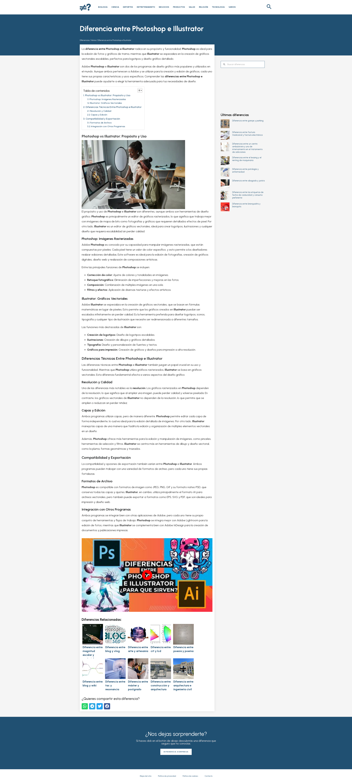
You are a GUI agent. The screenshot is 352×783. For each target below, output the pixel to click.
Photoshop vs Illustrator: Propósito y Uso (107, 95)
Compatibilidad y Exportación (103, 118)
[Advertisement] (243, 88)
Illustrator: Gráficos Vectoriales (106, 103)
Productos (179, 7)
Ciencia (115, 7)
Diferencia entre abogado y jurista (248, 180)
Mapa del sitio (145, 776)
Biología (103, 7)
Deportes (128, 7)
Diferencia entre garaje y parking (247, 120)
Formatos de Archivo (101, 122)
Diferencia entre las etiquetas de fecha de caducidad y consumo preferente (247, 195)
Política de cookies (190, 776)
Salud (192, 7)
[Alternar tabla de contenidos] (138, 90)
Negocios (164, 7)
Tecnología (218, 7)
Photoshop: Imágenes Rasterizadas (108, 99)
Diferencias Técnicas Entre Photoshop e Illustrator (114, 107)
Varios (232, 7)
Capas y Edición (99, 114)
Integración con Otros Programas (108, 126)
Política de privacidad (167, 776)
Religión (203, 7)
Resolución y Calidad (100, 111)
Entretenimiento (146, 7)
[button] (269, 7)
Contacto (208, 776)
